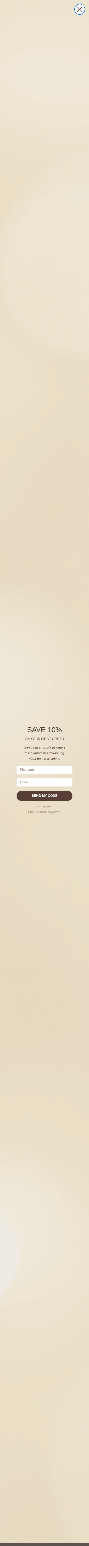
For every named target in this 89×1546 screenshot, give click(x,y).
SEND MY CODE (45, 795)
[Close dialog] (80, 9)
